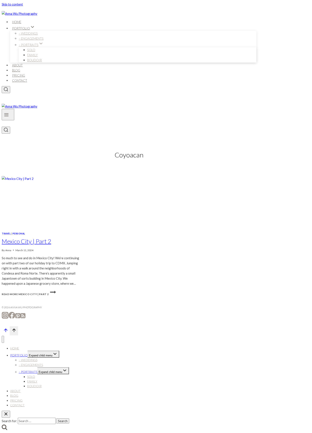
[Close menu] (3, 339)
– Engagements (31, 38)
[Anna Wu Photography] (19, 13)
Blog (16, 70)
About (17, 65)
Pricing (18, 75)
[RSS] (22, 317)
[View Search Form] (6, 89)
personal (19, 233)
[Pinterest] (17, 317)
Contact (19, 80)
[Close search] (6, 414)
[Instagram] (5, 317)
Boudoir (34, 60)
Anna (8, 250)
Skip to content (12, 4)
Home (16, 22)
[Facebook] (11, 317)
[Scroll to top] (6, 331)
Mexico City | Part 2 (26, 241)
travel (6, 233)
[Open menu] (8, 114)
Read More (25, 294)
